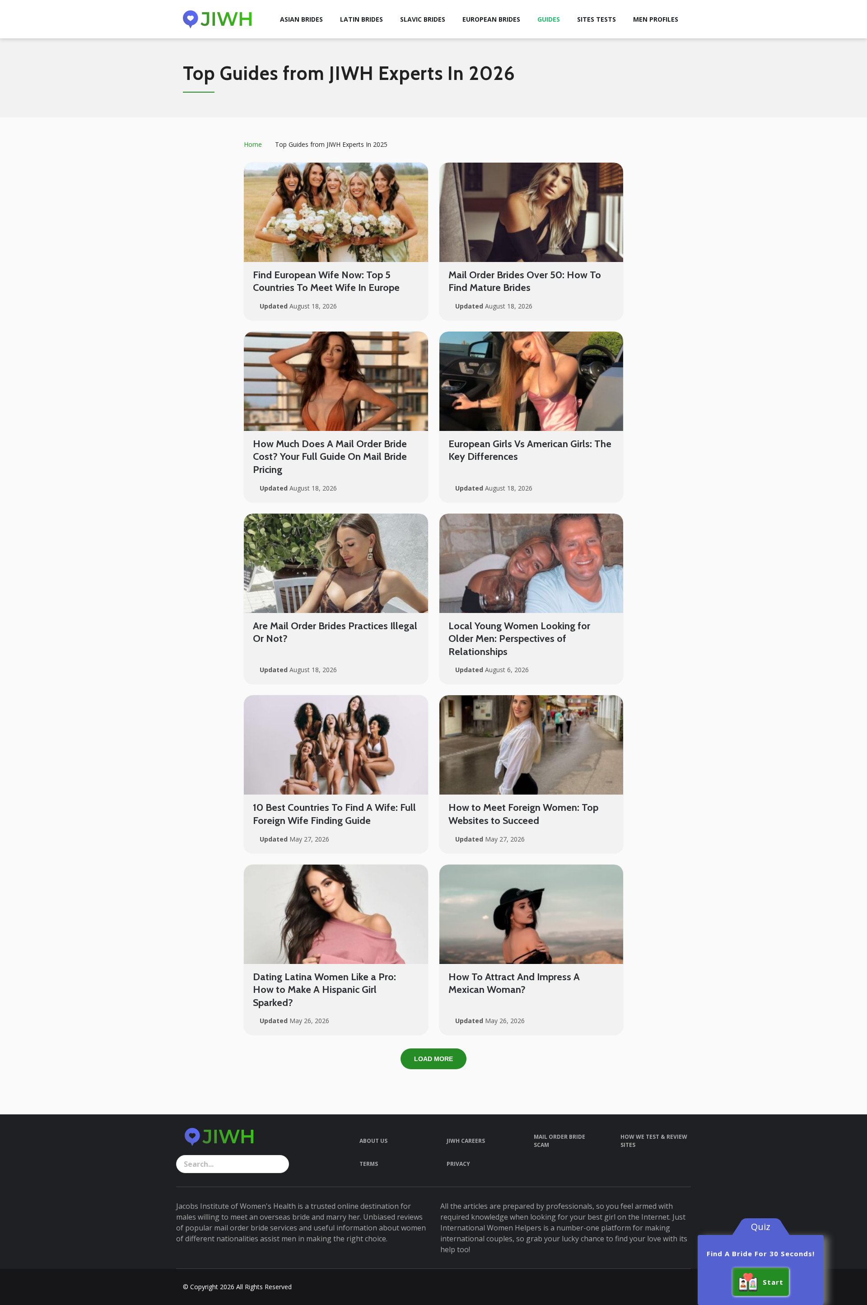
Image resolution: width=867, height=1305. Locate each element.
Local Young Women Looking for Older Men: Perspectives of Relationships (519, 639)
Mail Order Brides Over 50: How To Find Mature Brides (524, 281)
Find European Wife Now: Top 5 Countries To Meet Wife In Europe (326, 281)
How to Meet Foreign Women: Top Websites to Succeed (523, 814)
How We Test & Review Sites (653, 1141)
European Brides (491, 19)
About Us (373, 1141)
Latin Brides (361, 19)
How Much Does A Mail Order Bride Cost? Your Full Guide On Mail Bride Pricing (330, 457)
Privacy (458, 1164)
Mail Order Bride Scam (559, 1141)
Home (253, 144)
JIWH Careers (466, 1141)
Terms (368, 1164)
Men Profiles (655, 19)
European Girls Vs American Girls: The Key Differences (529, 450)
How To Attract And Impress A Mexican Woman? (514, 983)
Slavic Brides (422, 19)
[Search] (280, 1164)
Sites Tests (596, 19)
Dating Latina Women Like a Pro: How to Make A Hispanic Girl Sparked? (324, 990)
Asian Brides (301, 19)
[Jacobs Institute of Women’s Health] (217, 19)
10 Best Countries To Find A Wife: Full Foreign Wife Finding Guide (334, 814)
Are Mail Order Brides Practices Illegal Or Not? (335, 632)
